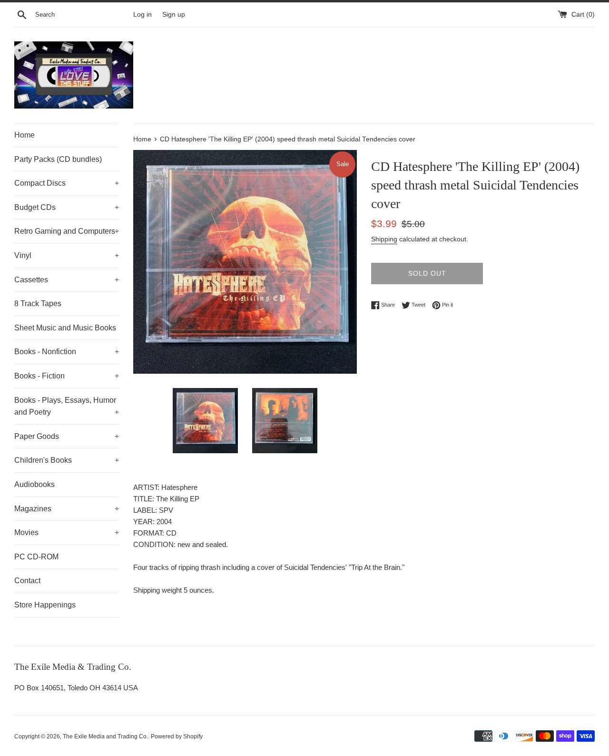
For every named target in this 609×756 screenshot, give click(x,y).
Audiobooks (34, 484)
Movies (66, 532)
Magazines (66, 509)
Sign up (173, 14)
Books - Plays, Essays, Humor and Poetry (66, 406)
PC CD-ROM (36, 557)
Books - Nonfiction (66, 352)
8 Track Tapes (37, 303)
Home (24, 135)
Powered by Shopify (177, 736)
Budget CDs (66, 207)
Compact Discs (66, 183)
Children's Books (66, 460)
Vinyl (66, 255)
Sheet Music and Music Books (65, 328)
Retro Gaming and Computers (66, 231)
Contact (27, 581)
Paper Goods (66, 436)
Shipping (384, 239)
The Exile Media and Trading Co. (105, 736)
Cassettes (66, 280)
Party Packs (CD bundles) (58, 159)
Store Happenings (45, 605)
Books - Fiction (66, 376)
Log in (142, 14)
